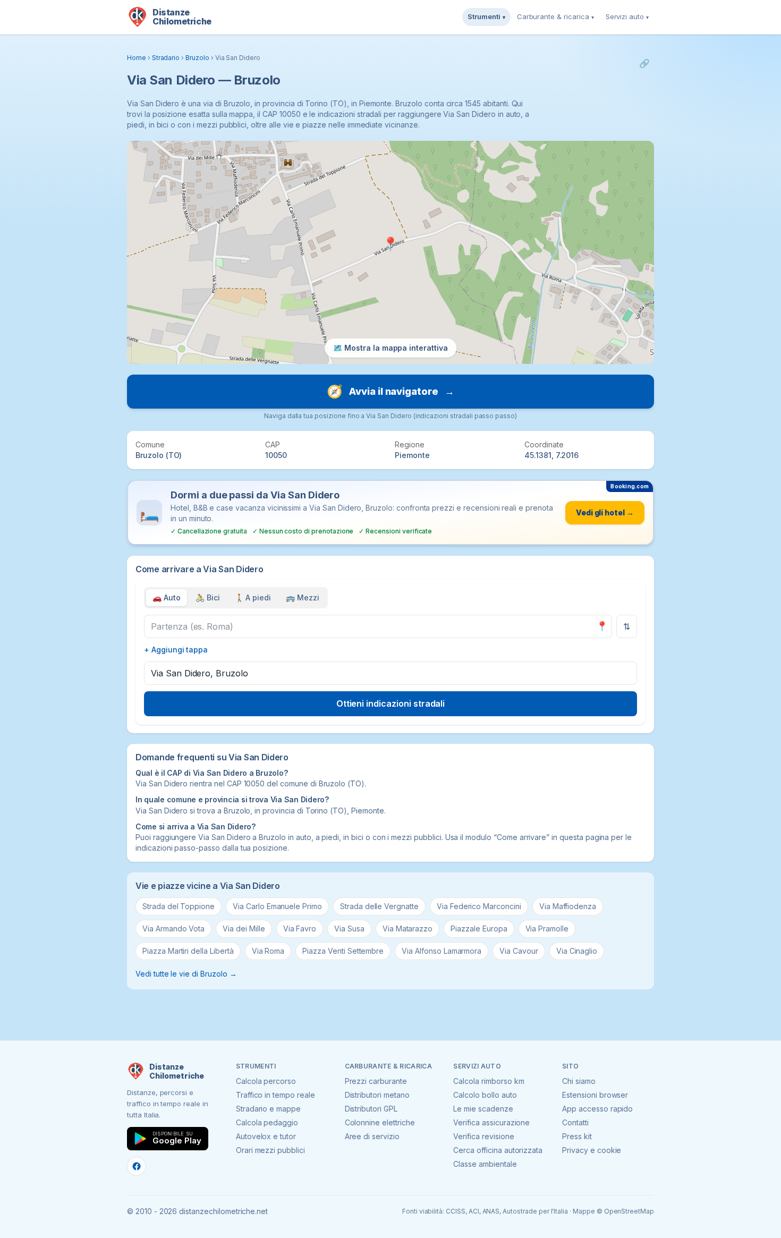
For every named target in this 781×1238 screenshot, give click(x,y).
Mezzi (302, 597)
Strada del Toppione (178, 906)
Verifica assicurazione (491, 1122)
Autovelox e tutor (266, 1136)
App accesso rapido (597, 1108)
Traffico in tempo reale (275, 1094)
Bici (208, 597)
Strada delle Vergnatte (379, 906)
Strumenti (486, 16)
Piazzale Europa (479, 928)
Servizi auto (627, 16)
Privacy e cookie (591, 1150)
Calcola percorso (266, 1081)
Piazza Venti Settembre (343, 950)
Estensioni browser (595, 1094)
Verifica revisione (483, 1136)
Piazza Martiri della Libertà (188, 950)
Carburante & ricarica (555, 16)
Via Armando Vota (173, 928)
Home (136, 58)
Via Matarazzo (407, 928)
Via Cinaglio (576, 950)
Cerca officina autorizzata (497, 1150)
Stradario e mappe (268, 1108)
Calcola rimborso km (488, 1081)
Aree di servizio (372, 1136)
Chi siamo (579, 1081)
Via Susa (349, 928)
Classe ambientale (484, 1163)
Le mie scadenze (483, 1108)
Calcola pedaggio (267, 1122)
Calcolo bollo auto (484, 1094)
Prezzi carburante (376, 1081)
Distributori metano (377, 1094)
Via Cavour (518, 950)
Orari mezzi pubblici (270, 1150)
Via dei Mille (244, 928)
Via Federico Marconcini (479, 906)
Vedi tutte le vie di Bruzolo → (186, 973)
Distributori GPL (371, 1108)
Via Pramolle (546, 928)
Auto (166, 597)
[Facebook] (136, 1166)
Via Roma (268, 950)
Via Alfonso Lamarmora (441, 950)
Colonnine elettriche (380, 1122)
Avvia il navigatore (390, 391)
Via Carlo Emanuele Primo (277, 906)
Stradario (166, 58)
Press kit (577, 1136)
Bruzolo (197, 58)
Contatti (575, 1122)
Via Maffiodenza (567, 906)
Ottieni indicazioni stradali (390, 703)
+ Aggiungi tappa (176, 649)
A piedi (253, 597)
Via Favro (300, 928)
